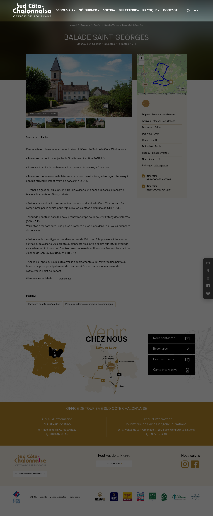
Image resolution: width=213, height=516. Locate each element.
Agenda (109, 10)
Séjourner (88, 10)
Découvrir (64, 10)
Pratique (149, 10)
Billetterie (128, 10)
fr (195, 11)
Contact (170, 10)
